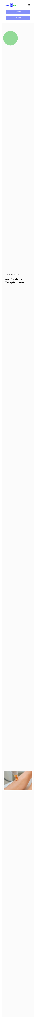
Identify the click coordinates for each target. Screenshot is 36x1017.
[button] (29, 5)
